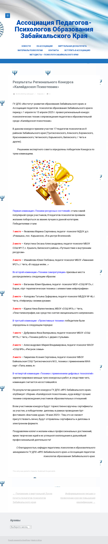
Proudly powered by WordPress (19, 540)
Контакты (53, 50)
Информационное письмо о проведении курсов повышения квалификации (77, 498)
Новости (26, 46)
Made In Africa (36, 540)
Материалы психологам (30, 50)
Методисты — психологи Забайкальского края (54, 55)
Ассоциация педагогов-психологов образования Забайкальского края (54, 29)
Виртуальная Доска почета (72, 46)
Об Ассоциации (44, 46)
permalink (51, 471)
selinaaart (30, 94)
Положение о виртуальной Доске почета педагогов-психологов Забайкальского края (32, 498)
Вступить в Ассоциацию (77, 50)
